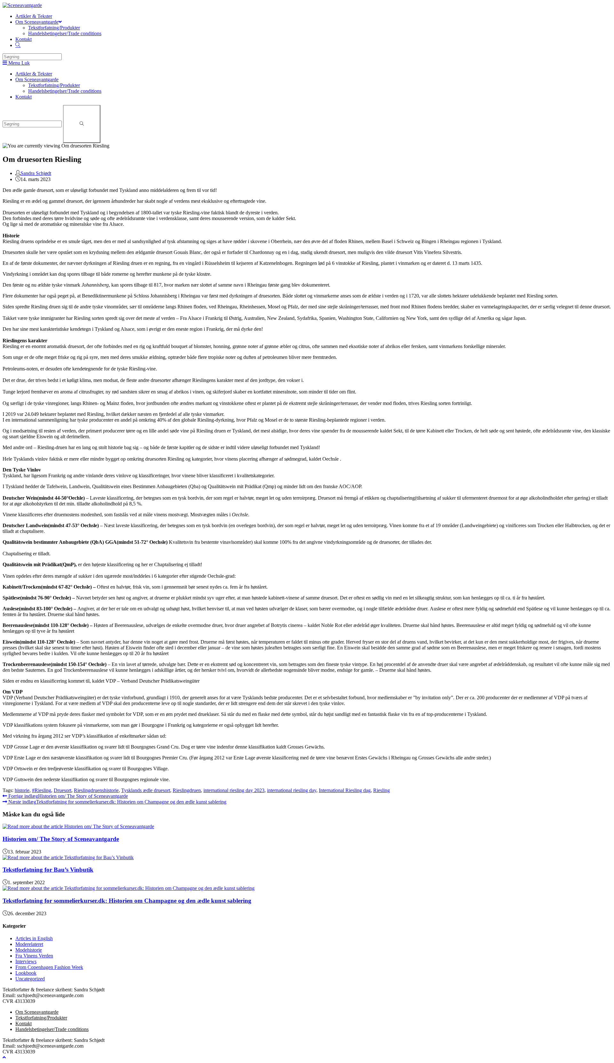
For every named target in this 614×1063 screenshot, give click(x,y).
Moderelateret (29, 944)
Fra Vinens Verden (34, 955)
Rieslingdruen (187, 790)
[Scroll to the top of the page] (4, 1057)
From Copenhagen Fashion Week (49, 967)
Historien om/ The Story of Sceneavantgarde (61, 839)
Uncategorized (30, 978)
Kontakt (23, 96)
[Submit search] (81, 124)
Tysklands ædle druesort (145, 790)
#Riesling (41, 790)
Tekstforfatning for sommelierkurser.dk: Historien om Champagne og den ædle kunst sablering (127, 900)
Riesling (381, 790)
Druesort (62, 790)
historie (22, 790)
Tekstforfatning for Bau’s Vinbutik (48, 869)
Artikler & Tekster (33, 73)
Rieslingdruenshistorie (96, 790)
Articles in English (34, 938)
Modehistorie (28, 950)
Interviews (25, 961)
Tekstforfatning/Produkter (54, 85)
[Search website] (17, 45)
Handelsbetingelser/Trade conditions (64, 91)
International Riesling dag (345, 790)
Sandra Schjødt (35, 173)
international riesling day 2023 (233, 790)
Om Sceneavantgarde (37, 79)
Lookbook (25, 973)
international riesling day (291, 790)
